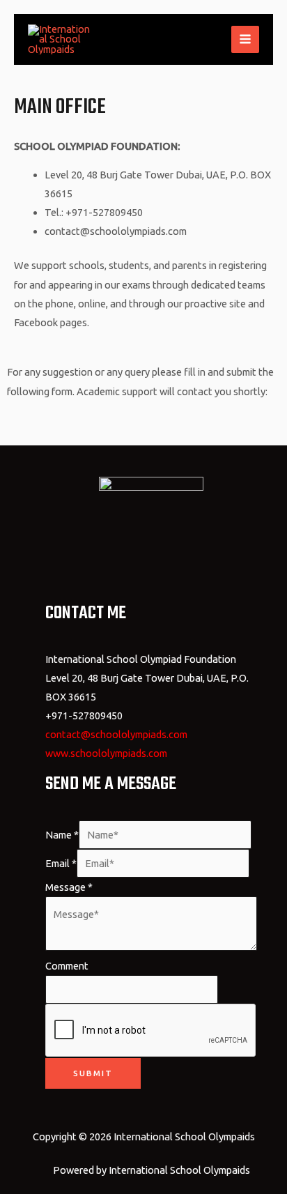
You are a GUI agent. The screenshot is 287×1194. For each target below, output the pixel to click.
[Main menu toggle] (245, 40)
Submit (93, 1073)
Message (69, 887)
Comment (66, 966)
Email (61, 863)
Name (62, 835)
